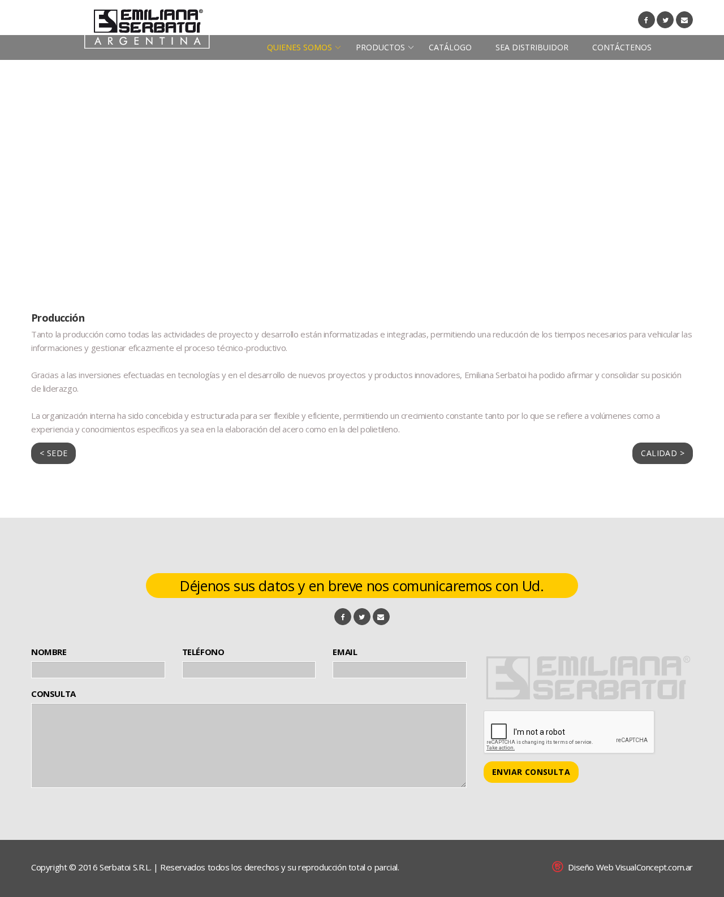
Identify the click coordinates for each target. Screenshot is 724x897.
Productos (380, 47)
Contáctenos (622, 47)
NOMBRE (49, 651)
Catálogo (450, 47)
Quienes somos (299, 47)
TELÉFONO (203, 651)
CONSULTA (53, 693)
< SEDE (53, 453)
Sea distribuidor (531, 47)
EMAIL (345, 651)
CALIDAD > (662, 453)
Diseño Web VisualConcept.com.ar (630, 867)
